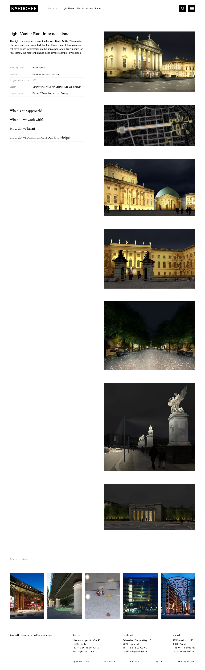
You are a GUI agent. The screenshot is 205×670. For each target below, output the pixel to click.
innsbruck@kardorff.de (135, 651)
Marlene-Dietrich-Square (26, 576)
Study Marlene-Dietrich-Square (101, 578)
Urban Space (39, 67)
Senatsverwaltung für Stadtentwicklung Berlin (57, 86)
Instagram (109, 661)
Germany (46, 74)
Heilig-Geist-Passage (175, 576)
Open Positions (81, 661)
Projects (52, 8)
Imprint (159, 661)
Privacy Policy (186, 661)
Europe (36, 74)
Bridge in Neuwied (60, 576)
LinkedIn (135, 661)
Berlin (55, 74)
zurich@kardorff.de (183, 651)
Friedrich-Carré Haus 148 (139, 576)
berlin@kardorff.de (83, 651)
